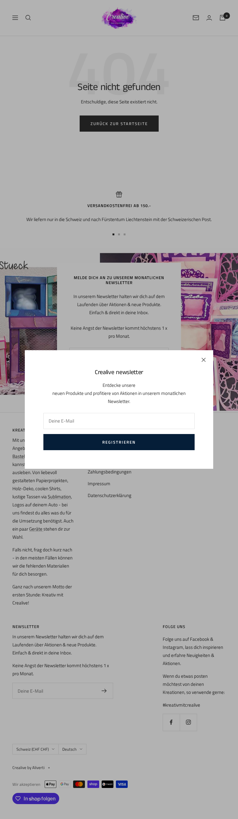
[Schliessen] (203, 360)
